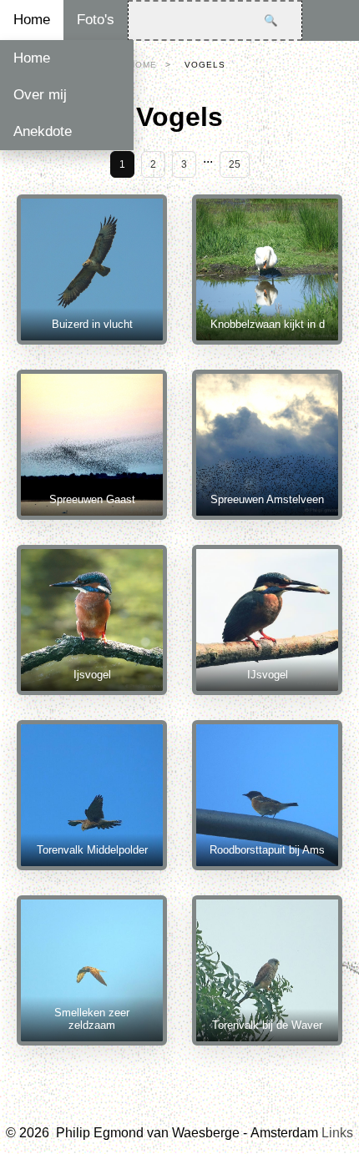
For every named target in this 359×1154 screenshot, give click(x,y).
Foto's (95, 20)
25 (234, 164)
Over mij (40, 95)
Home (31, 20)
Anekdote (42, 131)
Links (337, 1133)
